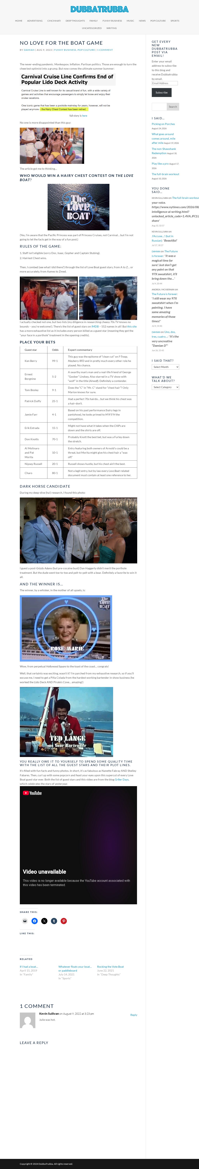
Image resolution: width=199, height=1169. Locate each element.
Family (94, 20)
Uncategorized (92, 28)
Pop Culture (158, 20)
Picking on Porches (163, 124)
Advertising (35, 20)
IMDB (95, 326)
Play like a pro (160, 163)
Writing (111, 28)
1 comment (105, 49)
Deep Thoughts (75, 20)
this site (132, 326)
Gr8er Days (122, 779)
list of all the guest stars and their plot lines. (84, 765)
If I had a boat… (29, 966)
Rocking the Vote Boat (110, 966)
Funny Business (112, 20)
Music (130, 20)
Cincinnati (54, 20)
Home (18, 20)
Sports (175, 20)
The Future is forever (164, 294)
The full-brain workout (165, 174)
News (142, 20)
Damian (29, 49)
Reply (133, 1014)
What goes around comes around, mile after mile (163, 138)
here (84, 115)
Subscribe (162, 92)
